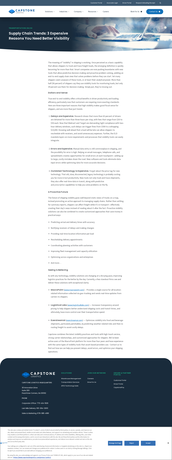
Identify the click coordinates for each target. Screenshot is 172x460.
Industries (63, 11)
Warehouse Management (71, 378)
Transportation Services (70, 382)
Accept (148, 443)
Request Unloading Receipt (145, 3)
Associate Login (112, 3)
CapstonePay (119, 387)
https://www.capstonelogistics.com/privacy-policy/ (32, 457)
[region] (86, 443)
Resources (92, 11)
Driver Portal (127, 3)
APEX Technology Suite (69, 386)
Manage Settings (115, 443)
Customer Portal (96, 3)
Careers (106, 11)
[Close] (168, 443)
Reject (132, 443)
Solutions (49, 11)
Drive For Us (91, 382)
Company (78, 11)
